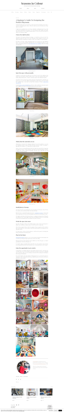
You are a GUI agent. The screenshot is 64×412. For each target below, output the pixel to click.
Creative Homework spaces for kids (31, 398)
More (48, 12)
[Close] (62, 410)
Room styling (16, 12)
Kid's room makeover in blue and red (46, 398)
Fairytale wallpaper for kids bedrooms (17, 398)
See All (51, 386)
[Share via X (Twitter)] (18, 379)
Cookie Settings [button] (51, 410)
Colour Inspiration (43, 12)
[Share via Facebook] (16, 379)
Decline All (55, 410)
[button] (35, 8)
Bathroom (25, 12)
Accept (60, 410)
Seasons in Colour (32, 3)
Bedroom (30, 12)
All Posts (13, 12)
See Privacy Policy (21, 410)
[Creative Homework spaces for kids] (32, 392)
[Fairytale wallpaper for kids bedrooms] (18, 391)
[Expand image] (24, 265)
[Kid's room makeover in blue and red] (46, 391)
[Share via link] (20, 379)
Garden (34, 12)
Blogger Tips (38, 12)
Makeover (21, 12)
